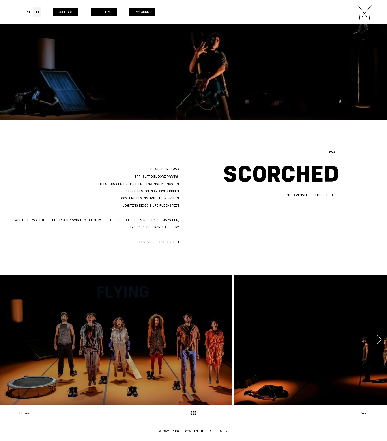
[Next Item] (379, 339)
